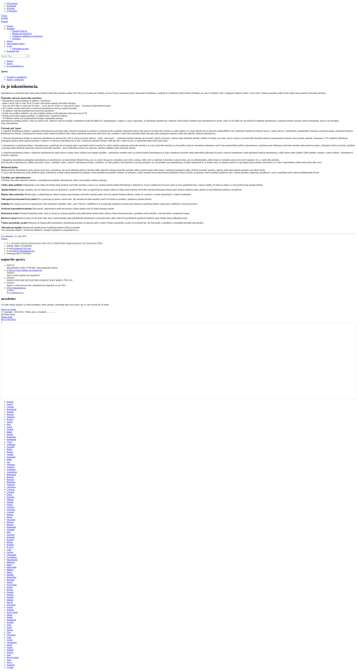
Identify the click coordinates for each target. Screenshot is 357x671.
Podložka (16, 38)
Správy (10, 41)
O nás (9, 46)
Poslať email (6, 317)
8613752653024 (8, 319)
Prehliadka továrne (20, 48)
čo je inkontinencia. (15, 66)
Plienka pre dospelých (22, 33)
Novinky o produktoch (17, 77)
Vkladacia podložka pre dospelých (27, 36)
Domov (10, 26)
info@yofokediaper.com (23, 251)
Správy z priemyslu (15, 79)
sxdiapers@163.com (22, 248)
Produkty (11, 28)
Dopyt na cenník (8, 309)
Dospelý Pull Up (19, 31)
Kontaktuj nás (13, 51)
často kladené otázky (16, 43)
